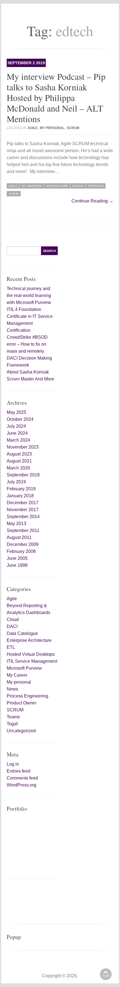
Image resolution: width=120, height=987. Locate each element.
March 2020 (18, 468)
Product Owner (21, 703)
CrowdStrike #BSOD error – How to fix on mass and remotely (27, 344)
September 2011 (23, 530)
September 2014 (23, 516)
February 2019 (21, 488)
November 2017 (23, 509)
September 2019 (23, 475)
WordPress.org (21, 785)
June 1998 (17, 565)
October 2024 (20, 419)
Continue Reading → (92, 201)
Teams (13, 716)
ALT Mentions (31, 185)
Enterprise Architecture (29, 640)
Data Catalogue (22, 633)
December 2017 (23, 502)
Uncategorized (21, 730)
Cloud (13, 619)
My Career (17, 675)
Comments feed (22, 778)
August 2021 (19, 461)
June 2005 (17, 558)
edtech (78, 185)
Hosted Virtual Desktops (31, 654)
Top (106, 976)
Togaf (12, 723)
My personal (52, 128)
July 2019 (16, 481)
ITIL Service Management (32, 661)
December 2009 (23, 544)
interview (96, 185)
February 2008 (21, 551)
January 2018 (20, 495)
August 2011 (19, 537)
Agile (33, 128)
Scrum (14, 193)
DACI (12, 626)
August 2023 (19, 454)
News (12, 689)
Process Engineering (27, 696)
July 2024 (16, 426)
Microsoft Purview (24, 668)
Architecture (57, 185)
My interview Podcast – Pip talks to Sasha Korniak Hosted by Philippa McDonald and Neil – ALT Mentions (56, 97)
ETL (11, 647)
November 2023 (23, 447)
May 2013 (16, 523)
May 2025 (16, 412)
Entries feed (18, 771)
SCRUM (73, 128)
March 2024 (18, 440)
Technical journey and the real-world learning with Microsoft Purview (29, 295)
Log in (13, 764)
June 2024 (17, 433)
